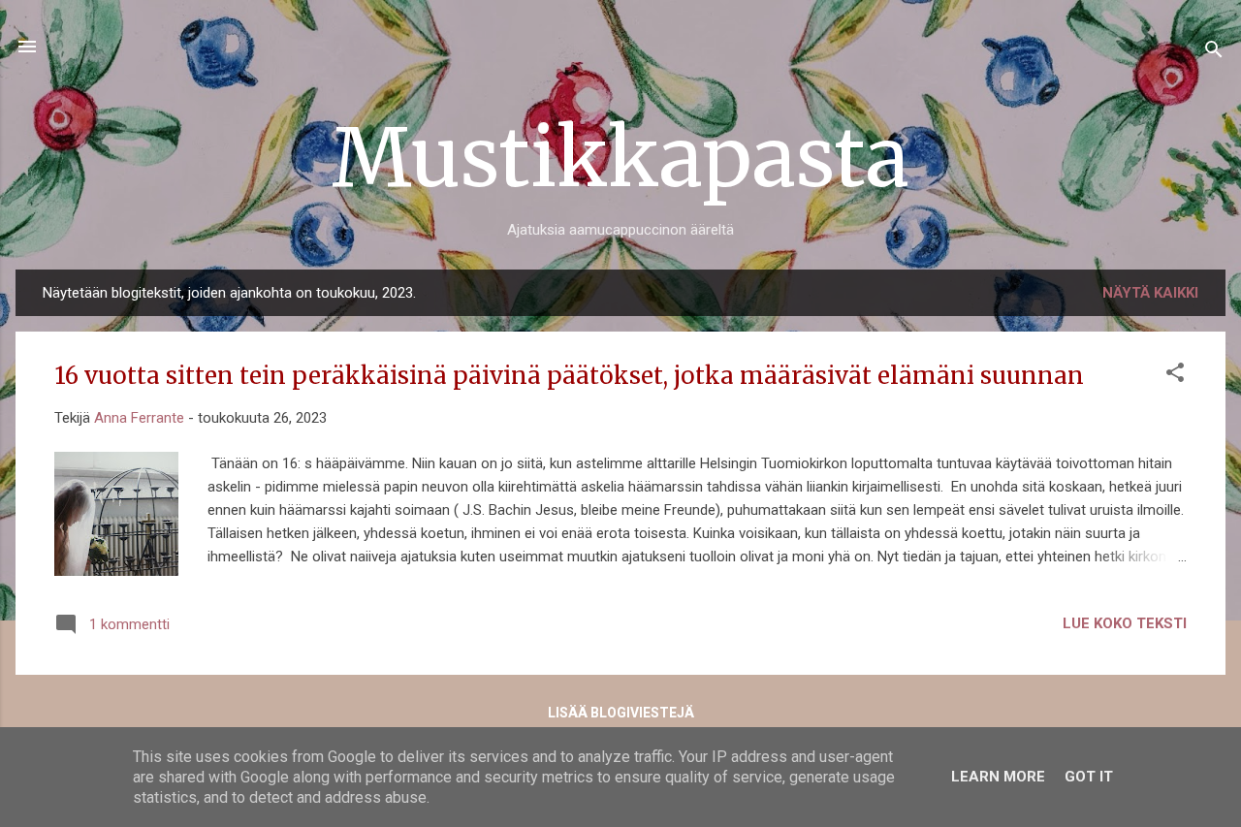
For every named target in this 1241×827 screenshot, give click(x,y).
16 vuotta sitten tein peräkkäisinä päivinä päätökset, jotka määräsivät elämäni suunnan (569, 376)
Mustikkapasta (620, 157)
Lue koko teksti (1125, 623)
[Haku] (1213, 52)
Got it (1089, 776)
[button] (1175, 376)
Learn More (998, 776)
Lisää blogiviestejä (621, 712)
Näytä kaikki (1150, 293)
